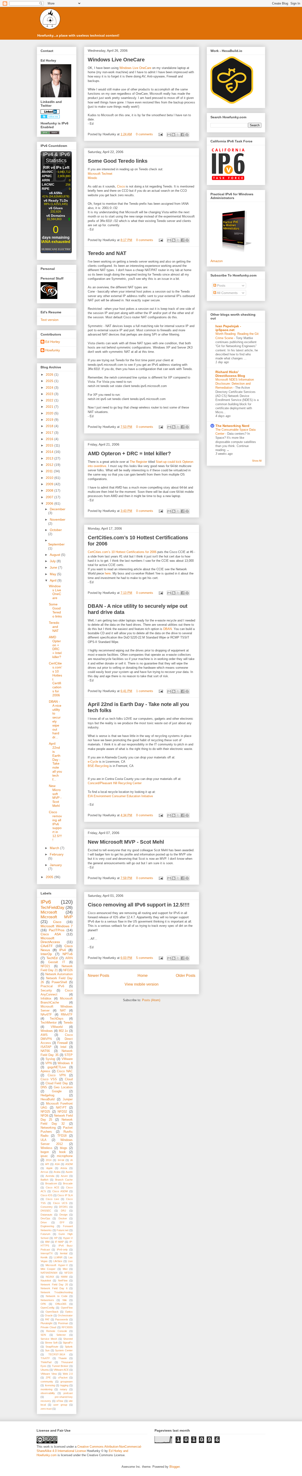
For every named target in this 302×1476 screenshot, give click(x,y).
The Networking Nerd (232, 426)
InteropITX (47, 1253)
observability (48, 1393)
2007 (50, 497)
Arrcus (44, 1171)
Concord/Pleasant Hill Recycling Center (115, 783)
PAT (47, 1319)
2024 (50, 387)
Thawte (62, 1358)
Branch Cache (64, 1179)
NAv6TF (46, 1014)
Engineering (47, 1226)
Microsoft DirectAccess (50, 940)
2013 (50, 458)
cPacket (62, 1377)
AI (71, 1160)
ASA (57, 1164)
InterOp (46, 954)
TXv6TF (45, 1358)
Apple (49, 1168)
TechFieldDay (52, 907)
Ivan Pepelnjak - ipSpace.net (228, 328)
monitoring (46, 1389)
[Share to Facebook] (182, 134)
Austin (69, 1171)
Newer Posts (98, 976)
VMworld (57, 1027)
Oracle (49, 1315)
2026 (50, 374)
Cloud (69, 1079)
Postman (63, 1323)
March (55, 848)
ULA (43, 1140)
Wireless (46, 1148)
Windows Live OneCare (116, 60)
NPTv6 (68, 954)
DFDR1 (63, 1206)
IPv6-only (62, 1249)
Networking (48, 1127)
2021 (50, 406)
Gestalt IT (56, 962)
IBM (47, 1241)
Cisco (121, 186)
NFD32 (62, 1111)
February (56, 854)
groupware (66, 1381)
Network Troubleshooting (57, 1292)
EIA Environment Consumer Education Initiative (120, 796)
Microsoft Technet (100, 173)
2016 (50, 439)
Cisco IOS (46, 1195)
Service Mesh (49, 1338)
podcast (68, 1393)
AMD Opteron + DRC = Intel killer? (129, 453)
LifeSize (57, 1261)
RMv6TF (67, 1014)
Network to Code (56, 1296)
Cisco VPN (56, 1075)
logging (64, 1385)
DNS (44, 1087)
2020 (50, 413)
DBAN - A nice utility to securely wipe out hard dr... (55, 719)
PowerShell (59, 982)
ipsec (44, 1156)
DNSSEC (46, 1210)
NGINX (50, 1276)
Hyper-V (68, 1238)
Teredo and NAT (107, 253)
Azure (64, 1175)
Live (70, 1261)
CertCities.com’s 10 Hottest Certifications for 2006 (122, 552)
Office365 (60, 1303)
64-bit (61, 1160)
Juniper (68, 1099)
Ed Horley (52, 342)
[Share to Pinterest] (187, 134)
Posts (220, 285)
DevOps (45, 1218)
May (53, 574)
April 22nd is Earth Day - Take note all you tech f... (55, 761)
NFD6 (44, 1115)
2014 (50, 452)
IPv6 (46, 902)
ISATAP (46, 1047)
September (56, 544)
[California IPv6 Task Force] (228, 179)
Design (63, 1214)
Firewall (62, 1043)
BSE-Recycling (98, 766)
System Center (64, 1350)
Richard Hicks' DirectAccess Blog (230, 374)
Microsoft (49, 912)
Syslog (50, 1059)
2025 (50, 381)
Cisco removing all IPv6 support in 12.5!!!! (138, 905)
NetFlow (62, 1280)
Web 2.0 (68, 1373)
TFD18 (62, 1135)
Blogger (174, 1466)
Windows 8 (65, 1063)
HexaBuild (48, 1099)
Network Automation (59, 974)
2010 (50, 478)
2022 (50, 400)
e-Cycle (93, 761)
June (54, 567)
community (47, 1381)
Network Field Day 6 (54, 1288)
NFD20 (68, 1272)
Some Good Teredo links (117, 161)
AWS (44, 1035)
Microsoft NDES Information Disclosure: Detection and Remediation (234, 384)
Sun (47, 1350)
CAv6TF (47, 946)
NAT (63, 1010)
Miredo (92, 178)
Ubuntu (45, 1369)
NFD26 (68, 970)
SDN (43, 1334)
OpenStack (52, 1311)
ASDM (69, 1164)
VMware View (49, 1373)
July (53, 561)
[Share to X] (178, 134)
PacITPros (56, 930)
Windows (47, 1031)
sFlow (59, 1400)
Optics (69, 1311)
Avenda (50, 1175)
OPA (43, 1303)
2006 (50, 503)
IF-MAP (59, 1241)
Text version (50, 320)
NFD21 (45, 966)
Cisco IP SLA (65, 1195)
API (47, 1164)
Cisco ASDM (60, 1191)
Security (46, 990)
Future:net (62, 1230)
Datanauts (46, 1214)
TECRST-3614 (56, 1354)
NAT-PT (61, 1107)
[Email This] (169, 134)
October (56, 530)
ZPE (48, 1377)
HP (56, 1238)
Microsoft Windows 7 (57, 926)
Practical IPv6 (52, 986)
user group (60, 1404)
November (57, 519)
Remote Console (56, 1331)
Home (143, 976)
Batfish (44, 1179)
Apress (45, 1071)
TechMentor (49, 1022)
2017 (50, 432)
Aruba (57, 1171)
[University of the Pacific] (49, 298)
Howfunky (52, 350)
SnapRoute (52, 1346)
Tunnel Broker (60, 1366)
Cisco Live (52, 1199)
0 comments (144, 134)
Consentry (47, 1206)
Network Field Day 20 (54, 1284)
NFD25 (45, 1111)
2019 (50, 419)
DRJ (63, 1210)
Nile (65, 1300)
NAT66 (45, 1051)
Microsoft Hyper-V (56, 1265)
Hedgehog (47, 1095)
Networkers (47, 1300)
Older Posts (185, 976)
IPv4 (62, 950)
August (55, 555)
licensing (50, 1385)
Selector (61, 1334)
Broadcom (51, 1183)
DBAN (167, 629)
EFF (62, 1222)
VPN (48, 1063)
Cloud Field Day (57, 1083)
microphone (65, 1156)
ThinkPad (46, 1362)
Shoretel (68, 1338)
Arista (63, 1168)
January (56, 865)
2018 (50, 426)
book (62, 1152)
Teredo (68, 1022)
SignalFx (68, 1342)
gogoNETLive (56, 1067)
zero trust (46, 1408)
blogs (63, 1148)
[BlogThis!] (173, 134)
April (53, 580)
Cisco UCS (60, 1203)
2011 (50, 471)
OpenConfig (47, 1307)
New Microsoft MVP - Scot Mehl (126, 842)
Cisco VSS (49, 1079)
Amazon (216, 261)
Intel (63, 1047)
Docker (63, 1218)
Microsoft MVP (57, 917)
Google (57, 1091)
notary (63, 1389)
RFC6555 (67, 1327)
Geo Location (63, 1087)
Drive (44, 1222)
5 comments (144, 958)
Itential (63, 1253)
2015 (50, 445)
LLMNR (58, 1257)
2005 (50, 877)
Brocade (68, 1183)
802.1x (63, 1031)
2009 (50, 484)
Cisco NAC (65, 1071)
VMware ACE (61, 1369)
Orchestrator (65, 1315)
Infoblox (46, 998)
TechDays (56, 1018)
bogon (45, 1152)
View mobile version (142, 984)
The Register (138, 462)
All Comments (227, 293)
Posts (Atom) (151, 1000)
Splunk (69, 1346)
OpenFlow (67, 1307)
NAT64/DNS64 (49, 1272)
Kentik (44, 1257)
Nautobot (46, 1280)
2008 (50, 490)
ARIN (69, 958)
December (57, 509)
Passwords (61, 1319)
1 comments (144, 691)
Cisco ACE (52, 1187)
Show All (256, 460)
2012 (50, 465)
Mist (65, 1269)
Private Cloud (48, 1327)
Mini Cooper (48, 1269)
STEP (68, 1055)
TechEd (52, 958)
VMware (67, 1059)
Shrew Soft (51, 1342)
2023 (50, 394)
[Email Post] (160, 134)
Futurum (45, 1234)
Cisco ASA (51, 934)
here (108, 573)
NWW (64, 1276)
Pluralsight (46, 1323)
